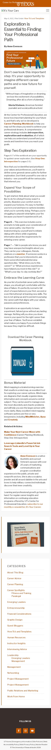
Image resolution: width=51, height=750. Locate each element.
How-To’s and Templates (34, 18)
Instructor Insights (16, 643)
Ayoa (42, 416)
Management (18, 661)
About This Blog (15, 572)
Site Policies (38, 742)
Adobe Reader (42, 745)
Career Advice (14, 578)
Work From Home (16, 696)
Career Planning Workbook (18, 123)
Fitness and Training (21, 593)
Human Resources (16, 637)
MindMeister (32, 416)
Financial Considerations (19, 614)
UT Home (7, 742)
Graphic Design (14, 620)
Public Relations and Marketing (22, 690)
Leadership (13, 655)
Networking (13, 673)
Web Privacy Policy (27, 745)
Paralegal (16, 596)
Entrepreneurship (16, 608)
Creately (13, 419)
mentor (21, 254)
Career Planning (15, 584)
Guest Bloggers (15, 625)
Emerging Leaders (16, 602)
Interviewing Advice (17, 649)
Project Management (18, 679)
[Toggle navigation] (47, 10)
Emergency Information (22, 742)
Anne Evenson (27, 456)
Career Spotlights (16, 590)
